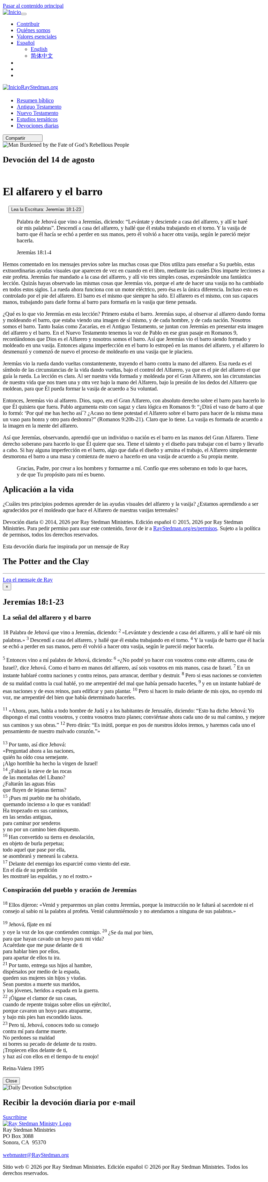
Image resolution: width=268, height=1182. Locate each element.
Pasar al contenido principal (33, 6)
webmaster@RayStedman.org (36, 1155)
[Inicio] (12, 12)
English (39, 49)
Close (11, 1081)
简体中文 (42, 56)
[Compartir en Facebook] (38, 138)
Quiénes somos (33, 30)
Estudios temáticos (37, 119)
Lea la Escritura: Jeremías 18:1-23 (46, 209)
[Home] (37, 1123)
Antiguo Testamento (39, 107)
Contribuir (28, 24)
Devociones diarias (38, 126)
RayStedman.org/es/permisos (185, 528)
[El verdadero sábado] (5, 174)
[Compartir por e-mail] (28, 138)
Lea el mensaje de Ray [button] (28, 580)
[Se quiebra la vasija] (5, 209)
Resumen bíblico (35, 100)
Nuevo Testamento (37, 113)
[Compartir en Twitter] (33, 138)
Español (26, 43)
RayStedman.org (39, 87)
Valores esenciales (37, 36)
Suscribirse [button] (15, 1117)
